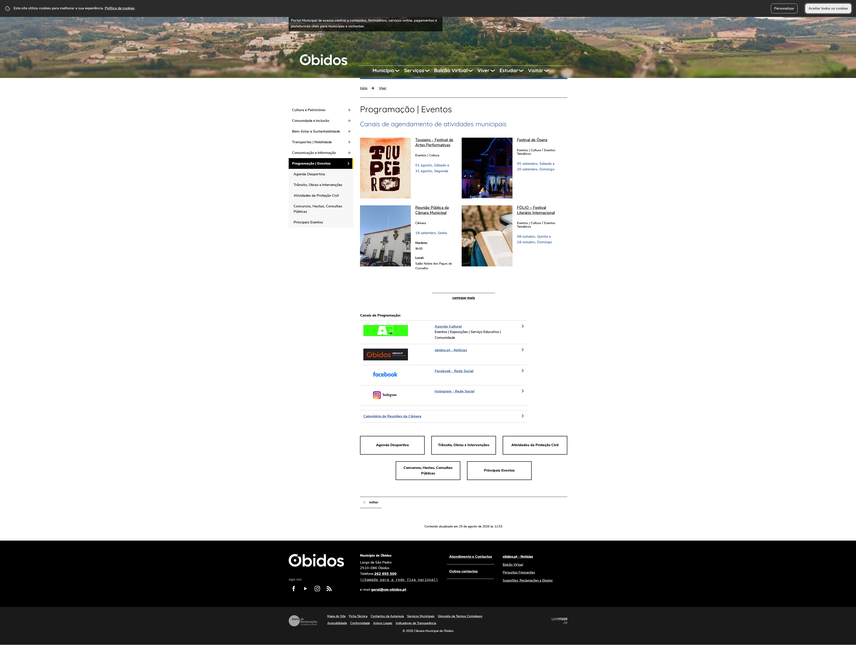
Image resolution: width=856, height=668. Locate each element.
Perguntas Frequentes (519, 572)
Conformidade (360, 623)
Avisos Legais (382, 623)
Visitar (535, 70)
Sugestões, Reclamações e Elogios (528, 580)
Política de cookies (119, 8)
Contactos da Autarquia (387, 616)
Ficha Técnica (358, 616)
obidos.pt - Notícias (518, 556)
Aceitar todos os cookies (828, 8)
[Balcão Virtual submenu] (472, 71)
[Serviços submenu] (429, 71)
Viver (483, 70)
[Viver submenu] (495, 71)
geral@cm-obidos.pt (388, 589)
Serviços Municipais (420, 616)
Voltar (373, 502)
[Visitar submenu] (548, 71)
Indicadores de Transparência (416, 623)
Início (363, 88)
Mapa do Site (336, 616)
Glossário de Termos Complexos (460, 616)
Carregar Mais (463, 297)
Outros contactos (463, 571)
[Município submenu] (399, 71)
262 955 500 (399, 576)
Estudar (509, 70)
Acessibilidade (337, 623)
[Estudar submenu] (523, 71)
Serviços (414, 70)
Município (383, 70)
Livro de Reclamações (303, 620)
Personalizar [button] (784, 8)
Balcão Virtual (451, 70)
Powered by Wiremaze (559, 620)
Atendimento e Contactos (470, 556)
